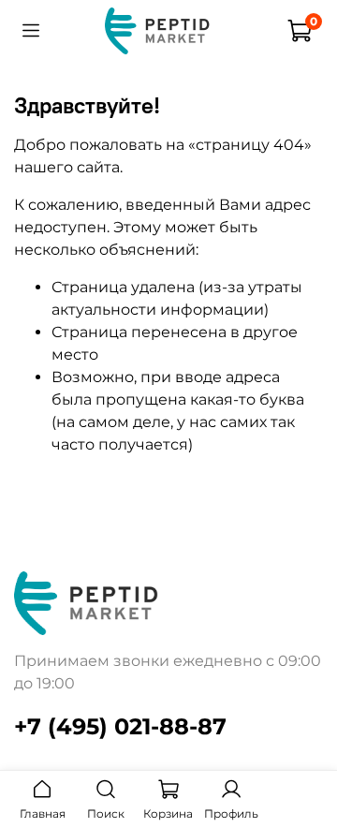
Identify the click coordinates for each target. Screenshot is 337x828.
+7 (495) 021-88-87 (120, 726)
